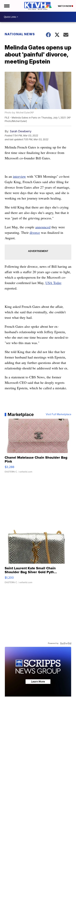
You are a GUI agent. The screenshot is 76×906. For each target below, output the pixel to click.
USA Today (53, 282)
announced (42, 227)
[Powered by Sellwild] (65, 643)
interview (19, 176)
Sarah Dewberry (20, 131)
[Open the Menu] (6, 6)
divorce (35, 232)
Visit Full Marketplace (58, 414)
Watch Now (65, 6)
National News (20, 34)
